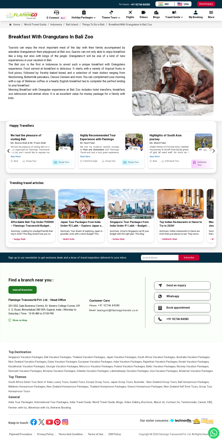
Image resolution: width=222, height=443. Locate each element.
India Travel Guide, (81, 402)
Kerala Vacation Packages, (194, 361)
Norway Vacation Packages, (193, 366)
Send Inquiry (206, 3)
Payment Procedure (20, 434)
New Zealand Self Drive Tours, (181, 386)
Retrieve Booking (61, 407)
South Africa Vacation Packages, (157, 357)
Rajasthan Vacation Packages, (160, 361)
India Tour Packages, (21, 402)
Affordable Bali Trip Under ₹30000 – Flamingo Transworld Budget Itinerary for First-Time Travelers (32, 224)
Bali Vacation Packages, (58, 357)
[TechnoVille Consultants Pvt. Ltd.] (181, 421)
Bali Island (72, 24)
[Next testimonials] (213, 151)
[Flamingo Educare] (203, 421)
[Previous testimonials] (8, 151)
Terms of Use (95, 434)
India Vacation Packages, (127, 361)
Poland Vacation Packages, (129, 366)
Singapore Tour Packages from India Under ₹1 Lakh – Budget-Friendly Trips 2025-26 (129, 224)
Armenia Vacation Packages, (59, 371)
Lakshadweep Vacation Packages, (129, 371)
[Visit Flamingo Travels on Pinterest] (57, 422)
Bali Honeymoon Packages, (193, 382)
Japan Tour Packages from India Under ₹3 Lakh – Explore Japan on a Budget (81, 224)
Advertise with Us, (39, 407)
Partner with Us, (18, 407)
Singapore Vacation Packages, (26, 357)
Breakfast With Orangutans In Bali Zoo (130, 24)
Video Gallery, (132, 402)
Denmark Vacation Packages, (25, 371)
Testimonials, (189, 402)
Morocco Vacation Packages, (96, 366)
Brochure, (147, 402)
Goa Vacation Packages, (164, 371)
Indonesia (56, 24)
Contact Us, (173, 402)
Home (16, 24)
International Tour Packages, (51, 402)
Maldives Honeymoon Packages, (27, 386)
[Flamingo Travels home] (23, 15)
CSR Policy (114, 434)
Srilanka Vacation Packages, (93, 371)
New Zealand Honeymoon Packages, (68, 386)
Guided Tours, (77, 382)
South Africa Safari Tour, (22, 382)
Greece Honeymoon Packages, (145, 386)
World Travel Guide (35, 24)
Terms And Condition (71, 434)
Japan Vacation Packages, (121, 357)
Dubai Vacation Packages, (63, 361)
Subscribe (189, 257)
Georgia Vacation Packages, (62, 366)
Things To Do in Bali (93, 24)
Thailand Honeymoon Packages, (108, 386)
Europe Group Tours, (98, 382)
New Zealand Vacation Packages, (27, 361)
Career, (202, 402)
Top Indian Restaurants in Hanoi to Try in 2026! (180, 223)
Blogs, (120, 402)
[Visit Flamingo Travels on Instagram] (65, 422)
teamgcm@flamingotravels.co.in (117, 310)
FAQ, (210, 402)
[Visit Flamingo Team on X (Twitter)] (41, 422)
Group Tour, (205, 386)
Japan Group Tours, (122, 382)
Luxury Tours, (61, 382)
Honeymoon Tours (19, 391)
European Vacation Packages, (95, 361)
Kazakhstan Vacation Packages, (26, 366)
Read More (16, 156)
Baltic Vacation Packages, (161, 366)
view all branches (22, 289)
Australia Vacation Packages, (193, 357)
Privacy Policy (45, 434)
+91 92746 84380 (140, 4)
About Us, (159, 402)
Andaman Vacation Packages (196, 371)
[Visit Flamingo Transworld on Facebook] (34, 422)
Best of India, (45, 382)
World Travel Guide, (103, 402)
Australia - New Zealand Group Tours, (155, 382)
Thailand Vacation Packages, (89, 357)
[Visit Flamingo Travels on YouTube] (49, 422)
